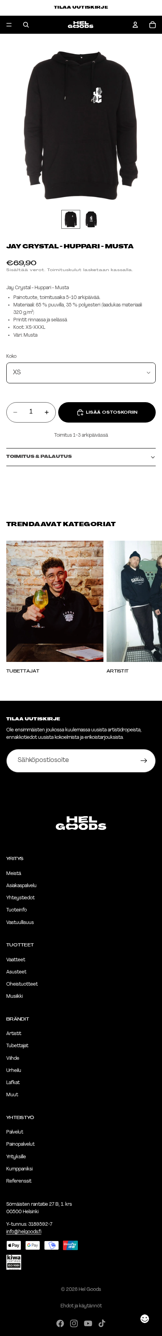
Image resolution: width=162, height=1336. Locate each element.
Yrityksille (16, 1156)
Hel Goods (90, 1289)
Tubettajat (17, 1046)
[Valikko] (9, 25)
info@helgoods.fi (23, 1231)
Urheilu (13, 1070)
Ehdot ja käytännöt (81, 1306)
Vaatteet (15, 959)
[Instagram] (74, 1323)
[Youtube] (88, 1323)
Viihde (12, 1058)
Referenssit (18, 1181)
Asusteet (16, 972)
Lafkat (13, 1083)
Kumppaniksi (19, 1168)
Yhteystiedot (20, 898)
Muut (12, 1095)
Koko (11, 356)
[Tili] (135, 24)
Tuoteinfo (16, 910)
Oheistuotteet (22, 984)
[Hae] (26, 24)
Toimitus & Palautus (39, 457)
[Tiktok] (102, 1323)
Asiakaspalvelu (21, 886)
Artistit (13, 1034)
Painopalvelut (20, 1144)
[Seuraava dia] (147, 607)
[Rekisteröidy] (144, 761)
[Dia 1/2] (70, 219)
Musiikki (14, 996)
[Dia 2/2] (91, 219)
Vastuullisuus (20, 922)
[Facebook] (60, 1323)
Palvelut (14, 1132)
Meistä (13, 873)
